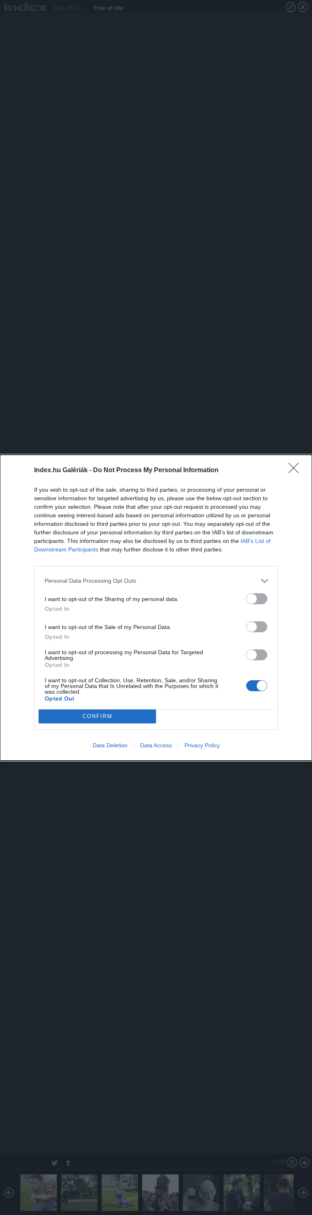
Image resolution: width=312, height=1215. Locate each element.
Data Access (156, 745)
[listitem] (156, 581)
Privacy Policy (202, 745)
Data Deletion (110, 745)
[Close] (296, 470)
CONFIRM (97, 716)
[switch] (256, 598)
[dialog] (156, 608)
